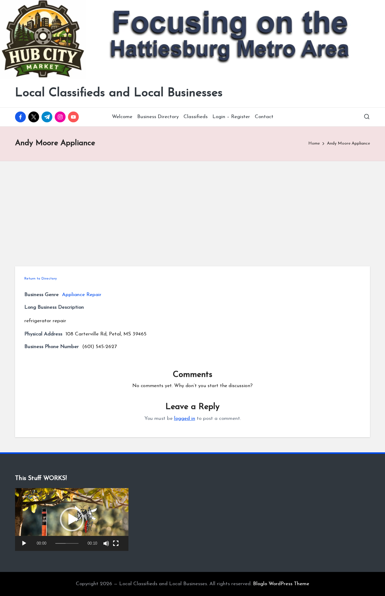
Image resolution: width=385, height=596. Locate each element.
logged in (184, 418)
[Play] (24, 543)
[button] (72, 519)
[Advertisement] (192, 206)
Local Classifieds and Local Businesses (119, 93)
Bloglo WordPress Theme (281, 583)
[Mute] (106, 543)
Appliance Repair (81, 294)
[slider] (67, 543)
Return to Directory (40, 278)
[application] (71, 519)
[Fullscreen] (116, 543)
